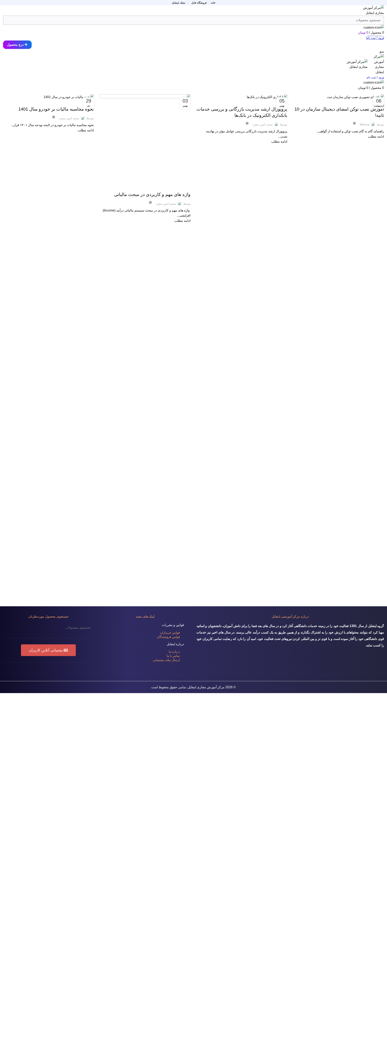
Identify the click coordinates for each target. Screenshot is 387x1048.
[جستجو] (8, 627)
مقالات (373, 92)
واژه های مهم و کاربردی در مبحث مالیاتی (152, 194)
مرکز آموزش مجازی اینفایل (206, 687)
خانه (382, 92)
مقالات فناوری (341, 102)
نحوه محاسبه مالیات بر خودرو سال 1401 (56, 109)
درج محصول (15, 44)
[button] (48, 650)
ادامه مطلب (376, 136)
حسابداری (363, 102)
